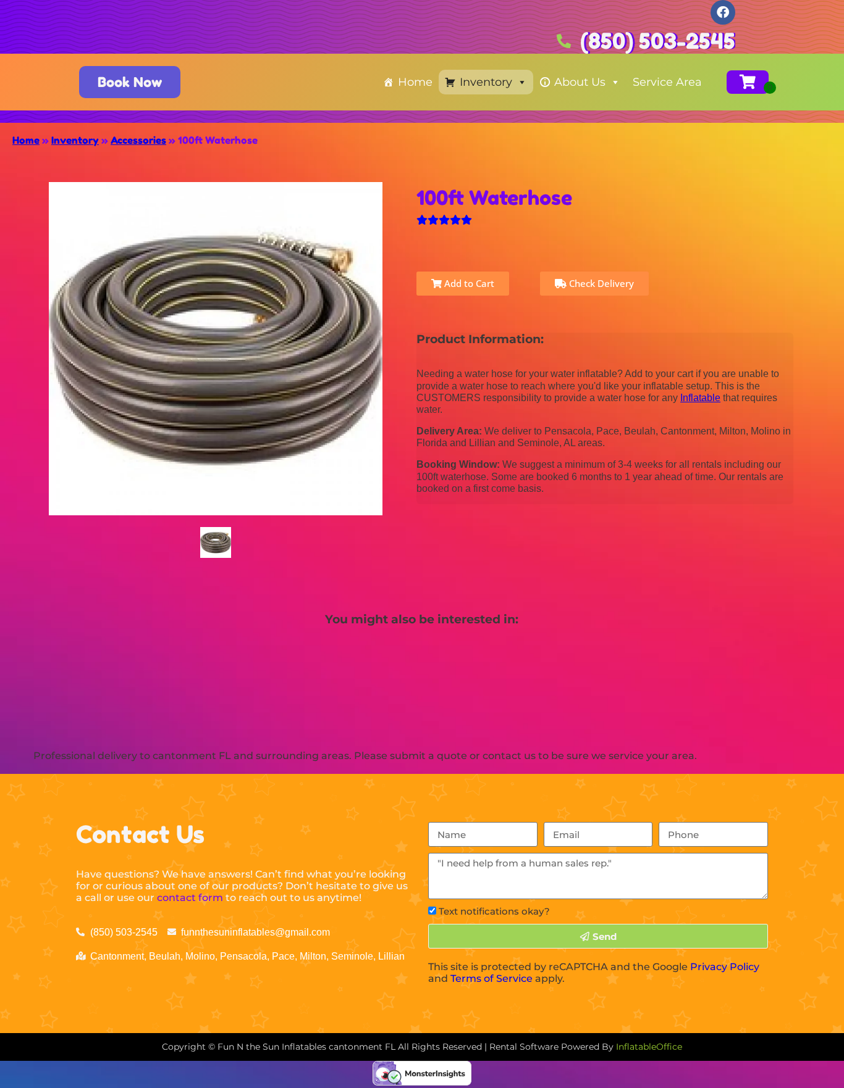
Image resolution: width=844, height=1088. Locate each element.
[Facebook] (723, 12)
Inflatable (700, 397)
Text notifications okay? (494, 911)
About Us (580, 82)
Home (415, 82)
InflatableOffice (649, 1046)
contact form (190, 897)
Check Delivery (600, 283)
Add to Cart (468, 283)
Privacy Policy (724, 967)
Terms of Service (491, 978)
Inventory (486, 82)
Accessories (138, 140)
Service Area (667, 82)
